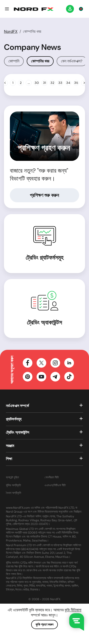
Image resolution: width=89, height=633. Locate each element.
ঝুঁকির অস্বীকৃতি (13, 485)
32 (52, 83)
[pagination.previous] (5, 83)
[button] (7, 9)
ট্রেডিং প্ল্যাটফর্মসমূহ (45, 257)
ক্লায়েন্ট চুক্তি (12, 477)
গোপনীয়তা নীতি (51, 477)
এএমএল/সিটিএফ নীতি (55, 485)
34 (68, 83)
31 (44, 83)
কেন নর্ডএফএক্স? (72, 61)
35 (76, 83)
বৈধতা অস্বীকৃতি (13, 493)
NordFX (11, 31)
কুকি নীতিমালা (73, 610)
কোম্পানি (13, 61)
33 (60, 83)
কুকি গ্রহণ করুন (44, 624)
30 (37, 83)
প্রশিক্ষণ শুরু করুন (44, 195)
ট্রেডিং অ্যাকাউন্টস (44, 322)
